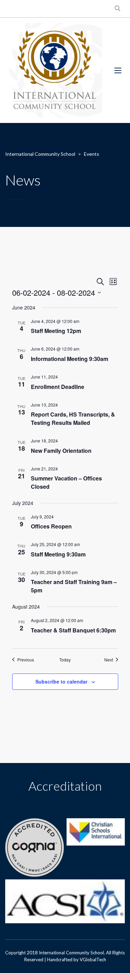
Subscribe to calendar (61, 681)
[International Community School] (54, 70)
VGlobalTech (93, 959)
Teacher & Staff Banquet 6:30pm (73, 630)
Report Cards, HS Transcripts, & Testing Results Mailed (73, 418)
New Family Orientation (61, 451)
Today (65, 659)
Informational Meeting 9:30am (69, 359)
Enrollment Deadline (57, 387)
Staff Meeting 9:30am (58, 554)
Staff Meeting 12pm (56, 331)
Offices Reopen (51, 526)
